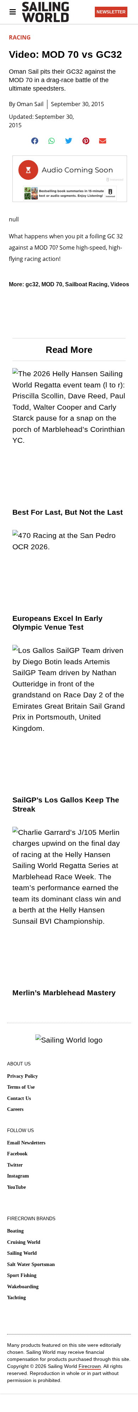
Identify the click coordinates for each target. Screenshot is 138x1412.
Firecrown (90, 1366)
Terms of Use (21, 1087)
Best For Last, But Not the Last (67, 512)
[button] (35, 141)
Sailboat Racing (86, 284)
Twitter (15, 1165)
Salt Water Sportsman (31, 1264)
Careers (15, 1109)
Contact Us (19, 1098)
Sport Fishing (21, 1275)
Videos (119, 284)
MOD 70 (51, 284)
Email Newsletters (26, 1142)
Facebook (17, 1153)
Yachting (16, 1297)
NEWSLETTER (111, 12)
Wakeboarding (23, 1286)
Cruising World (23, 1242)
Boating (15, 1231)
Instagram (18, 1176)
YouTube (16, 1187)
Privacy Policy (22, 1076)
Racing (20, 37)
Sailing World (22, 1253)
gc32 (32, 284)
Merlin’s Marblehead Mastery (64, 993)
